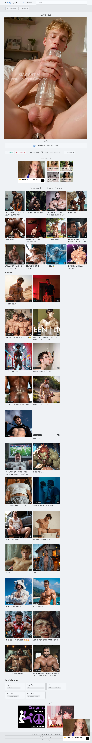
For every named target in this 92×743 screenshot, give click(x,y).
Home (23, 3)
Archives (30, 3)
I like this (11, 152)
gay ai (50, 703)
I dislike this (22, 152)
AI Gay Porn (70, 152)
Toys (50, 158)
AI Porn (11, 2)
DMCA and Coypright (46, 737)
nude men (44, 703)
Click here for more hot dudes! (47, 146)
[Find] (85, 3)
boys (46, 158)
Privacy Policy (46, 739)
